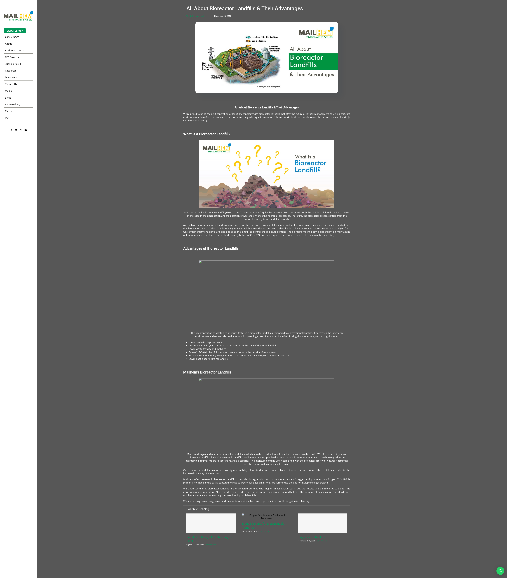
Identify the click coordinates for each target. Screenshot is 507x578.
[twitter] (16, 130)
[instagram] (21, 130)
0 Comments (211, 545)
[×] (500, 571)
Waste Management (195, 16)
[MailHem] (18, 12)
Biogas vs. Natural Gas (312, 537)
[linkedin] (26, 130)
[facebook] (11, 130)
